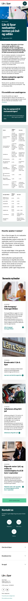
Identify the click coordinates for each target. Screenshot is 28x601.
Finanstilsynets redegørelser (8, 595)
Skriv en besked (7, 117)
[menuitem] (6, 3)
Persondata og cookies (7, 598)
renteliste (4, 102)
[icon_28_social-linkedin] (7, 589)
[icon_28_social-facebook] (3, 589)
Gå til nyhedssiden (14, 500)
